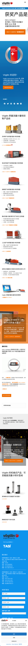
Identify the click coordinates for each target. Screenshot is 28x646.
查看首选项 (14, 641)
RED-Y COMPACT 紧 (7, 171)
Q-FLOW (5, 499)
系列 (10, 145)
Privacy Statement (15, 644)
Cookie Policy (8, 644)
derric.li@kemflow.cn (9, 567)
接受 (14, 634)
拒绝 (14, 637)
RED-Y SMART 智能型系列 (8, 198)
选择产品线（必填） (6, 610)
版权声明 (20, 644)
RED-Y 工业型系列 (7, 251)
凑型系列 (14, 171)
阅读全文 (5, 389)
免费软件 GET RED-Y (7, 297)
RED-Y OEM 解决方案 (7, 277)
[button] (26, 620)
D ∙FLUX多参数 (6, 145)
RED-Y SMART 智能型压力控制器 (10, 225)
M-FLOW (5, 522)
